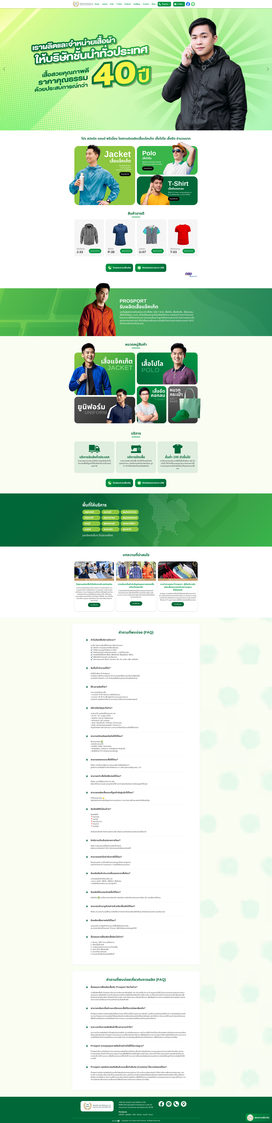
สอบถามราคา (95, 251)
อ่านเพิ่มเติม (94, 605)
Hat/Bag (137, 4)
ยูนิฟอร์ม (128, 1114)
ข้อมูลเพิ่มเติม (125, 174)
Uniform (127, 4)
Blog (154, 4)
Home (97, 4)
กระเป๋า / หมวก (148, 1114)
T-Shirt (119, 4)
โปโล (134, 1114)
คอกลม (139, 1114)
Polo (112, 4)
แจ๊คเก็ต (121, 1114)
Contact (146, 4)
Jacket (104, 4)
